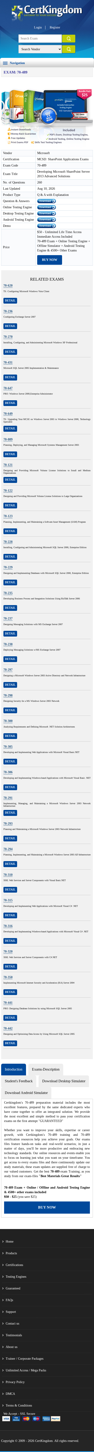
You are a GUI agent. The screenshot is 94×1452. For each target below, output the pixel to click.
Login (38, 27)
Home (9, 1241)
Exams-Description (46, 1069)
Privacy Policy (15, 1382)
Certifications (14, 1265)
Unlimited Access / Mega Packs (26, 1370)
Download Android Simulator (26, 1093)
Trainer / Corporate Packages (24, 1358)
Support (11, 1312)
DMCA (10, 1394)
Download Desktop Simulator (63, 1081)
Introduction (13, 1069)
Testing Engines (16, 1276)
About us (11, 1347)
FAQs (9, 1300)
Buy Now (49, 260)
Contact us (12, 1323)
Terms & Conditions (19, 1405)
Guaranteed (13, 1288)
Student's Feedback (19, 1081)
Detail (10, 300)
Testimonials (14, 1335)
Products (11, 1253)
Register (55, 27)
